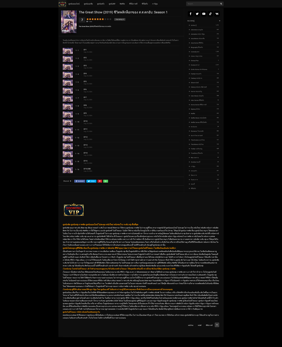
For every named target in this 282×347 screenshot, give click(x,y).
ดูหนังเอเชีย (88, 4)
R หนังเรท (194, 127)
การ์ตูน (155, 4)
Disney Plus (195, 60)
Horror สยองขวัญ (196, 91)
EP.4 (85, 73)
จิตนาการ (194, 175)
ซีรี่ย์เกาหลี (133, 4)
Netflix (122, 4)
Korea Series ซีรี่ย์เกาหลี (198, 105)
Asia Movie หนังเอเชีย (198, 38)
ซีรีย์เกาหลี (209, 325)
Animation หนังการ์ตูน (198, 34)
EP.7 (85, 97)
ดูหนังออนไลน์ (74, 4)
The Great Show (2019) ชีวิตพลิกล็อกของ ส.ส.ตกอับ (95, 26)
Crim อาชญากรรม (196, 56)
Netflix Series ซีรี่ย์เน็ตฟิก (199, 122)
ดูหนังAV (112, 4)
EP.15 (85, 161)
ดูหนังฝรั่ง (100, 4)
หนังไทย (190, 325)
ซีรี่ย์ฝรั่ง (145, 4)
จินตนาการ (194, 180)
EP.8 (85, 105)
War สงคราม (195, 157)
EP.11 (85, 129)
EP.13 (85, 145)
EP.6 (85, 89)
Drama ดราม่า (195, 65)
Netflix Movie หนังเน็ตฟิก (199, 118)
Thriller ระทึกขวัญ (196, 149)
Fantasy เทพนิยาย (196, 78)
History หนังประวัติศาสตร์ (199, 87)
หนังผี (199, 325)
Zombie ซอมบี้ (195, 162)
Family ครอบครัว (196, 74)
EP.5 (85, 81)
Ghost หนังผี (195, 82)
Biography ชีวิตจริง (197, 47)
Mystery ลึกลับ (195, 109)
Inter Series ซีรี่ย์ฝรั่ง (197, 100)
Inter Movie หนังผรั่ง (197, 96)
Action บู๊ (193, 25)
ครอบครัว (194, 171)
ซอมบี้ (193, 184)
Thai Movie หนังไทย (197, 144)
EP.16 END (87, 169)
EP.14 (85, 153)
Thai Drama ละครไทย (198, 140)
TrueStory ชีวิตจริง (197, 153)
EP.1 (85, 50)
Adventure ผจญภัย (197, 30)
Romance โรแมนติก (197, 131)
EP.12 (85, 137)
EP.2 (85, 58)
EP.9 (85, 113)
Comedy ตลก (195, 52)
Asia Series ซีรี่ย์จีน (197, 43)
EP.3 (85, 65)
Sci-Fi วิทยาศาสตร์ (197, 135)
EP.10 (85, 121)
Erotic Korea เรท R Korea (199, 69)
